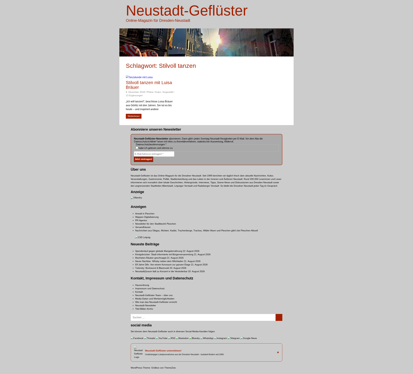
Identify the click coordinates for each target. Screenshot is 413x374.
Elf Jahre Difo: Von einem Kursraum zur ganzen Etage (162, 264)
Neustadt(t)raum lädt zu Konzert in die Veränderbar (161, 271)
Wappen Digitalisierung (147, 217)
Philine (150, 92)
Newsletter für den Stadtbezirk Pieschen (155, 223)
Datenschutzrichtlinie (145, 141)
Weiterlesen (134, 116)
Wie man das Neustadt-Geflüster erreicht (156, 302)
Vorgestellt (167, 92)
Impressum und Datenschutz (150, 288)
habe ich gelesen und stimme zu (155, 148)
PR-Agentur (141, 220)
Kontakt (139, 292)
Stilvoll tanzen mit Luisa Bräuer (149, 85)
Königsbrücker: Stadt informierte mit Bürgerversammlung (164, 254)
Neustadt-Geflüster (187, 10)
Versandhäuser (143, 227)
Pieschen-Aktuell (249, 230)
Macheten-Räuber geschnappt (150, 257)
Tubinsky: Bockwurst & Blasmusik (152, 268)
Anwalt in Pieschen (144, 213)
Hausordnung (142, 285)
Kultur (158, 92)
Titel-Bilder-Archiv (144, 308)
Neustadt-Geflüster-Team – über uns (154, 295)
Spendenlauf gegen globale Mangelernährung (158, 251)
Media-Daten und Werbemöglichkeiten (154, 298)
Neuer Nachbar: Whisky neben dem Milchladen (159, 261)
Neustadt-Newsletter (145, 305)
